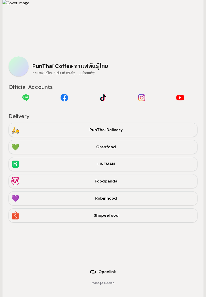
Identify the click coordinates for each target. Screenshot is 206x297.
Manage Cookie (103, 283)
